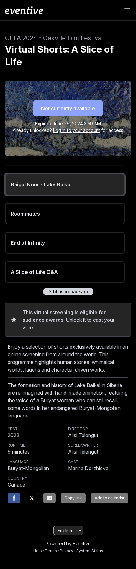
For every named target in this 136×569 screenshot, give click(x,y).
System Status (89, 550)
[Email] (49, 498)
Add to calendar (110, 497)
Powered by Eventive (68, 543)
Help (37, 550)
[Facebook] (14, 498)
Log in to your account (76, 130)
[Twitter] (31, 498)
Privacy (66, 550)
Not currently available (68, 108)
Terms (51, 550)
